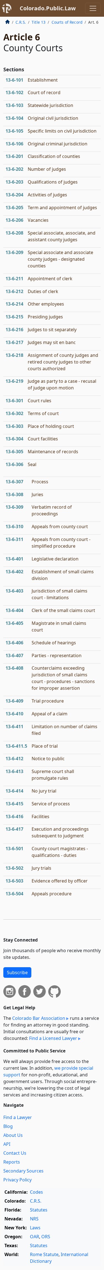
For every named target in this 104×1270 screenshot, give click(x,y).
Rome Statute (44, 1254)
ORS (45, 1237)
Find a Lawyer (17, 1117)
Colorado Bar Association (38, 1018)
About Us (13, 1135)
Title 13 (38, 22)
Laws (35, 1228)
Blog (8, 1126)
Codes (36, 1192)
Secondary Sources (23, 1171)
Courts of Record (67, 22)
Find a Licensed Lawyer (53, 1038)
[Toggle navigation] (93, 8)
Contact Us (14, 1153)
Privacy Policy (17, 1180)
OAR (34, 1237)
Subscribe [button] (17, 972)
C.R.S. (21, 22)
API (6, 1144)
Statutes (38, 1210)
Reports (11, 1162)
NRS (34, 1219)
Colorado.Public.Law (48, 8)
